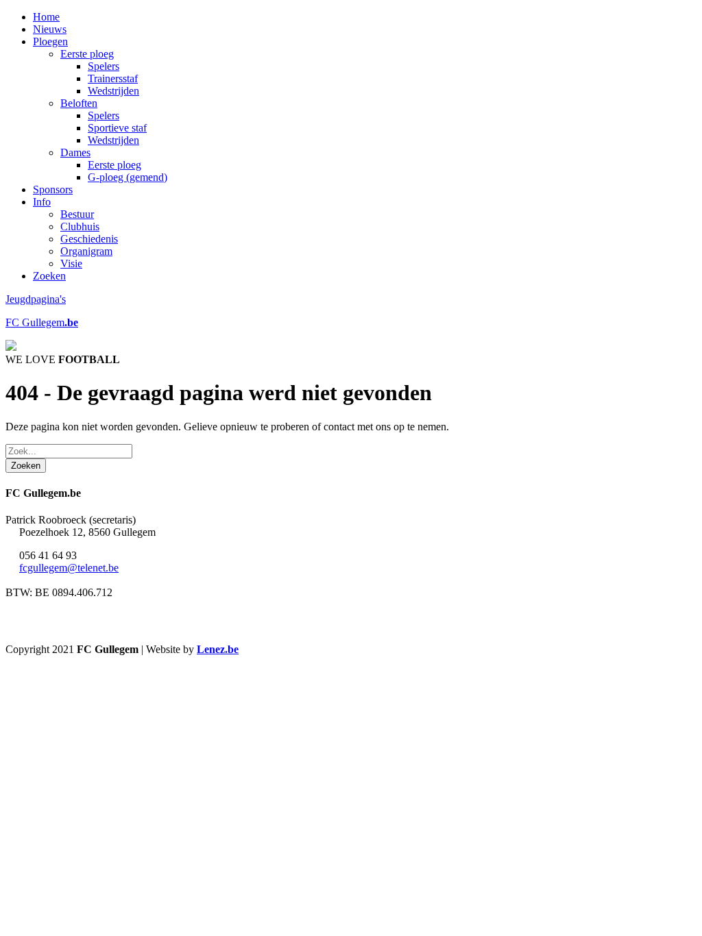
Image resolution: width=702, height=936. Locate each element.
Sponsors (53, 189)
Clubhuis (79, 226)
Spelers (103, 66)
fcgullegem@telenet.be (69, 568)
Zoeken (49, 276)
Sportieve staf (117, 128)
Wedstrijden (113, 91)
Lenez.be (218, 649)
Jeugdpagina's (35, 299)
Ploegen (50, 41)
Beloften (78, 103)
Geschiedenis (89, 239)
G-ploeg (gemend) (127, 177)
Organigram (86, 251)
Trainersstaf (113, 78)
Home (46, 17)
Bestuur (77, 214)
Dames (75, 152)
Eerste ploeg (87, 54)
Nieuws (49, 29)
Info (42, 202)
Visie (71, 263)
